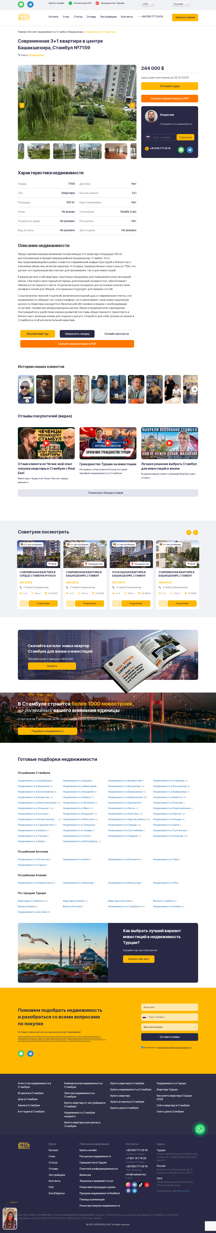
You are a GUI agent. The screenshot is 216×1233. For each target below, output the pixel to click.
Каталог (54, 16)
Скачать (52, 666)
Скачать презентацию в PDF (77, 343)
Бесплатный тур (38, 333)
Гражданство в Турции (93, 1162)
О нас (66, 16)
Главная (22, 31)
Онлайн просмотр (116, 333)
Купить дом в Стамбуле (124, 1107)
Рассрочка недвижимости (95, 1156)
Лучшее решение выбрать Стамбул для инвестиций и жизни (169, 466)
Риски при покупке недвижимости (100, 1205)
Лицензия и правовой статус (97, 1180)
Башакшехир (76, 31)
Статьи (78, 16)
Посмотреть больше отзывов (105, 492)
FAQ (51, 1187)
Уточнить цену (170, 86)
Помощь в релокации (92, 1199)
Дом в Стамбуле (27, 1099)
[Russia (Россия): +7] (148, 137)
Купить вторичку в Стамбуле (127, 1101)
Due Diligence (57, 1193)
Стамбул (62, 31)
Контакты (127, 16)
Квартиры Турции (167, 1089)
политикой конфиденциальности (174, 1047)
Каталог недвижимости (41, 31)
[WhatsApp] (200, 1129)
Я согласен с (167, 1047)
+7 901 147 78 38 (136, 1158)
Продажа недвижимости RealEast (100, 1193)
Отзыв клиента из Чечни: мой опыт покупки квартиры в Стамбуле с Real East (46, 468)
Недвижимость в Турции (171, 1083)
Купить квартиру (120, 1095)
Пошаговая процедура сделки (97, 1187)
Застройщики (108, 16)
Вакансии (85, 1174)
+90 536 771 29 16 (152, 16)
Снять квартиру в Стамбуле (173, 1105)
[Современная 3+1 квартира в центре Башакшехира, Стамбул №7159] (38, 151)
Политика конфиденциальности (99, 1168)
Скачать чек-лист (138, 958)
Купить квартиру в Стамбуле (127, 1083)
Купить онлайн (56, 3)
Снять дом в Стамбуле (170, 1111)
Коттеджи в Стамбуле (31, 1111)
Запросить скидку (77, 333)
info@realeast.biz (136, 1174)
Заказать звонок (185, 17)
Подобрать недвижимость (48, 731)
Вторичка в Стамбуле (30, 1093)
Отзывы (91, 16)
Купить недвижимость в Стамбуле (130, 1089)
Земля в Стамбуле (29, 1105)
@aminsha (184, 1191)
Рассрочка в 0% (82, 3)
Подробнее (43, 603)
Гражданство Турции (112, 3)
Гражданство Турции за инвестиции (108, 464)
